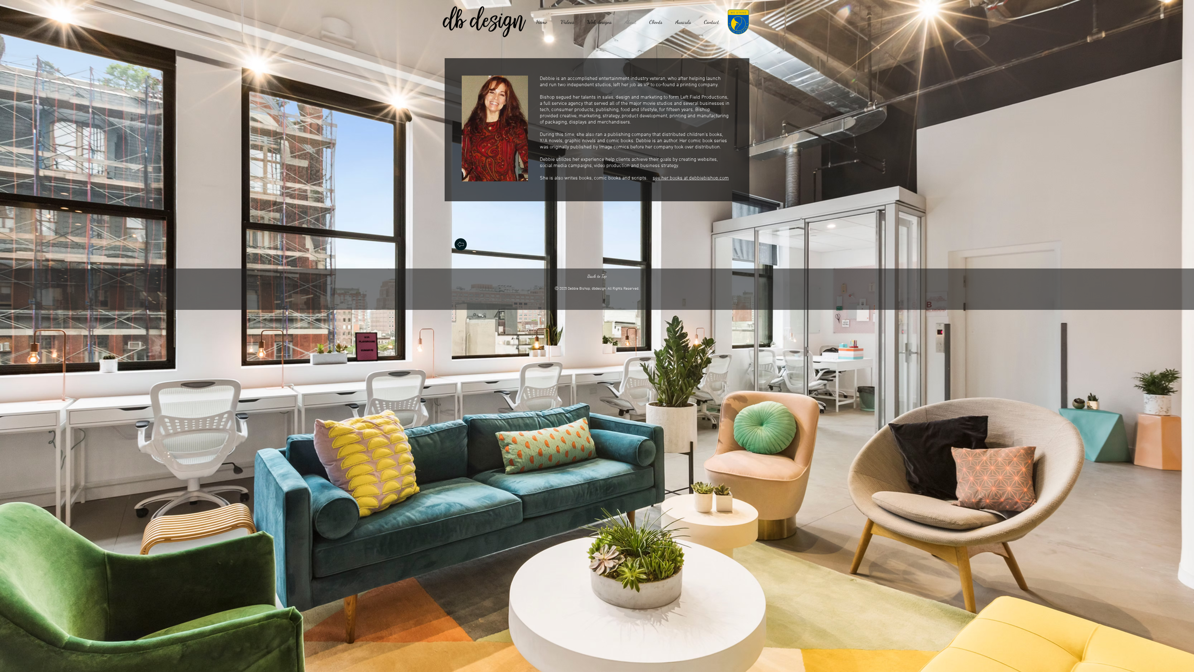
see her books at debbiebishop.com (691, 178)
